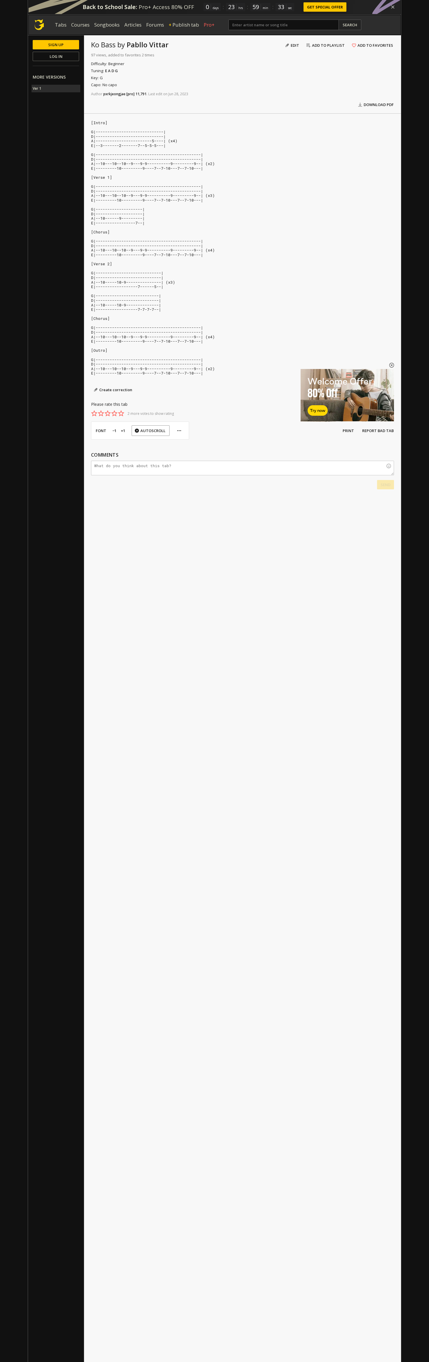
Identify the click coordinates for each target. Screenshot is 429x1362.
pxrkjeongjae (114, 93)
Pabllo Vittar (147, 44)
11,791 (141, 93)
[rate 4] (114, 413)
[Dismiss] (392, 7)
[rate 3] (107, 413)
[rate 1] (94, 413)
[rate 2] (100, 413)
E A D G (111, 70)
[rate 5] (121, 413)
